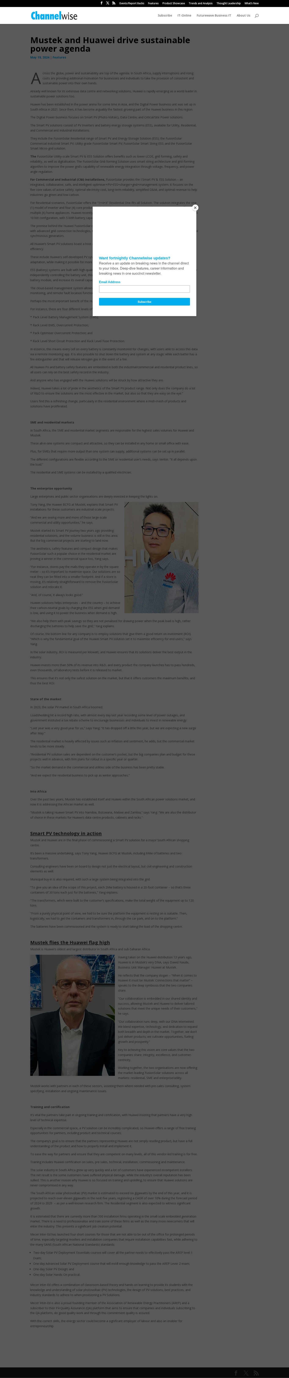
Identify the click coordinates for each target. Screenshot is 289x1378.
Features (153, 3)
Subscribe (165, 15)
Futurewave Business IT (214, 15)
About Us (243, 15)
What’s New (252, 3)
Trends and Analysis (201, 3)
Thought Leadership (228, 3)
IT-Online (184, 15)
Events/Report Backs (132, 3)
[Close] (195, 208)
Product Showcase (173, 3)
